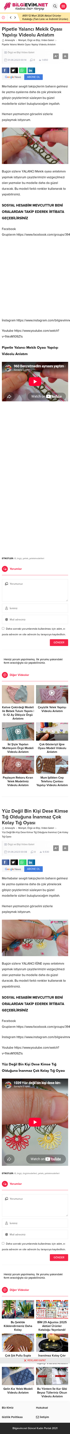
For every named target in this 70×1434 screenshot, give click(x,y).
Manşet (22, 40)
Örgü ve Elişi (33, 40)
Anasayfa (10, 40)
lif (15, 558)
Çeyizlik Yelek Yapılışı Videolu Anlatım (52, 709)
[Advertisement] (35, 277)
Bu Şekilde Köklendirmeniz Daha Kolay (18, 1326)
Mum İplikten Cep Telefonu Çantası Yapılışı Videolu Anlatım (52, 781)
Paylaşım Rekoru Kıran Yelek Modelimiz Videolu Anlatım (18, 781)
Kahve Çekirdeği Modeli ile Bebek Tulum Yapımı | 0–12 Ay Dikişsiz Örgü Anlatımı (18, 712)
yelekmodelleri (36, 558)
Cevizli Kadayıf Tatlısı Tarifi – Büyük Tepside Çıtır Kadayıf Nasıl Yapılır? (42, 17)
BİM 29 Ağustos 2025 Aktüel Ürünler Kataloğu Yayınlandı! (52, 1326)
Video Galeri (47, 40)
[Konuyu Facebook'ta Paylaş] (5, 70)
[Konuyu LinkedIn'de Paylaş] (31, 70)
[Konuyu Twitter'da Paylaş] (14, 70)
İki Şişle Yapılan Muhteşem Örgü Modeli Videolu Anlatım (18, 748)
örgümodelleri (30, 1173)
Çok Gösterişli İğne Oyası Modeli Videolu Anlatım (52, 748)
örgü (19, 558)
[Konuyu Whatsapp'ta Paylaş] (23, 70)
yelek (25, 558)
